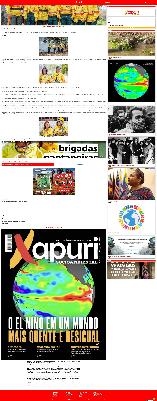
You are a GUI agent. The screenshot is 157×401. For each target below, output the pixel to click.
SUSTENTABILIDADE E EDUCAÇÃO (114, 232)
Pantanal (19, 28)
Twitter (80, 396)
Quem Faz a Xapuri (55, 396)
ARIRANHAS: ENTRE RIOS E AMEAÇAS (114, 57)
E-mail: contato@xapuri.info (97, 393)
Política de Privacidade (69, 394)
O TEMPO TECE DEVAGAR (112, 201)
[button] (145, 2)
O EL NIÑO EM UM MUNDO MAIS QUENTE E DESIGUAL (117, 103)
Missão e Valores (54, 395)
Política (20, 161)
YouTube (80, 395)
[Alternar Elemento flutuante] (154, 399)
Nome (3, 212)
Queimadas (23, 161)
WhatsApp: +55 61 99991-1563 (97, 394)
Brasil (8, 161)
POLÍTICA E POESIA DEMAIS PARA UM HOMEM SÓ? (117, 134)
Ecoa (18, 159)
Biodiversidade (5, 161)
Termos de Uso (68, 395)
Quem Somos (54, 393)
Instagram (80, 393)
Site (2, 218)
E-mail (3, 215)
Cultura (10, 161)
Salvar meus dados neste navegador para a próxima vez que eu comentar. (13, 221)
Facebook (80, 394)
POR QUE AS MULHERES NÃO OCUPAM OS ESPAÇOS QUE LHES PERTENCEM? (121, 165)
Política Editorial (68, 393)
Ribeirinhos (26, 161)
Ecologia (16, 28)
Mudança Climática (14, 161)
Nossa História (54, 394)
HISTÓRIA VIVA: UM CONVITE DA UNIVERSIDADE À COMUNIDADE (119, 256)
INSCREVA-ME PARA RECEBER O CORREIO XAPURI (116, 25)
